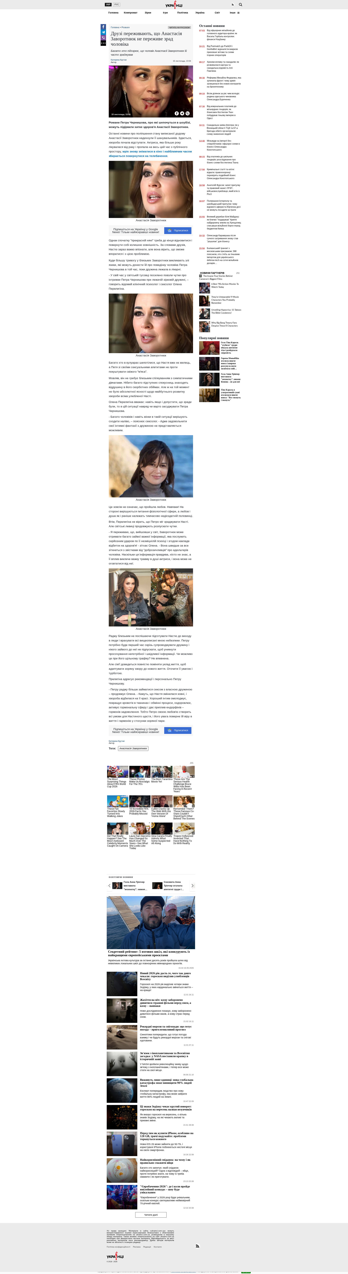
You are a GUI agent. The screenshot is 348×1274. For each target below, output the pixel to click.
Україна (199, 12)
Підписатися (181, 230)
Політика (182, 12)
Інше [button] (233, 12)
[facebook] (103, 27)
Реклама (137, 1247)
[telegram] (103, 32)
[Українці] (174, 4)
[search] (240, 4)
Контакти (158, 1247)
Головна (113, 12)
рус (116, 4)
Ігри (165, 12)
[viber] (103, 37)
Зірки (148, 12)
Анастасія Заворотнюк (133, 748)
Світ (217, 12)
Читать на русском (179, 28)
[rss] (232, 4)
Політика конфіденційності (118, 1247)
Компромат (130, 12)
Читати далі (151, 1214)
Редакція (147, 1247)
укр (108, 4)
